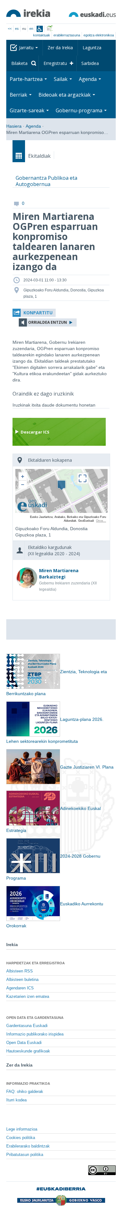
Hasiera (14, 126)
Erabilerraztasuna (66, 35)
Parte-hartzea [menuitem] (27, 79)
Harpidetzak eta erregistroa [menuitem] (35, 963)
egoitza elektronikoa (99, 35)
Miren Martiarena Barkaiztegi (59, 573)
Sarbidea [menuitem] (90, 63)
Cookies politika (20, 1138)
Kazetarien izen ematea (27, 996)
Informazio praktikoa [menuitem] (28, 1083)
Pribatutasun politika (24, 1155)
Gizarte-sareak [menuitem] (28, 110)
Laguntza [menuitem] (92, 48)
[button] (34, 313)
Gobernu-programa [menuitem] (80, 110)
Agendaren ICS (20, 988)
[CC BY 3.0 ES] (102, 1170)
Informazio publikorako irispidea (35, 1034)
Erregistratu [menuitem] (55, 63)
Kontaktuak (41, 35)
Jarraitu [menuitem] (27, 48)
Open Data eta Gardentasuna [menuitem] (35, 1018)
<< (10, 28)
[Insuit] (40, 29)
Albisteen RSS (19, 971)
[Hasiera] (28, 13)
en (31, 28)
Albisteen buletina (22, 979)
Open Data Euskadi (24, 1043)
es (17, 28)
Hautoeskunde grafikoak (28, 1051)
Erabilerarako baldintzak (28, 1146)
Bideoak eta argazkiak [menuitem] (65, 94)
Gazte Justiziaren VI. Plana (87, 766)
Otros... (101, 520)
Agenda (33, 126)
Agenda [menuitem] (88, 79)
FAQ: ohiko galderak (24, 1091)
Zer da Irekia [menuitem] (60, 48)
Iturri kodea (16, 1100)
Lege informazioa (21, 1129)
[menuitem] (22, 63)
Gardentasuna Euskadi (27, 1026)
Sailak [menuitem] (61, 79)
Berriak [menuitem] (19, 94)
